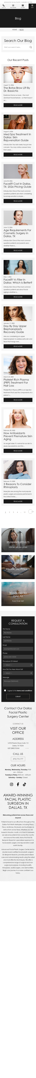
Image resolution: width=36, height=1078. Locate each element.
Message (6, 677)
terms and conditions (24, 691)
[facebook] (18, 784)
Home (14, 30)
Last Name (6, 637)
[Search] (30, 47)
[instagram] (11, 784)
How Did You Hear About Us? (13, 669)
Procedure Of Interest (10, 661)
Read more (18, 105)
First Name (6, 629)
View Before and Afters (18, 547)
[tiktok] (24, 784)
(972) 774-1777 (18, 759)
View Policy (18, 574)
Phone (5, 653)
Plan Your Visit (18, 601)
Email (5, 645)
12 (24, 512)
